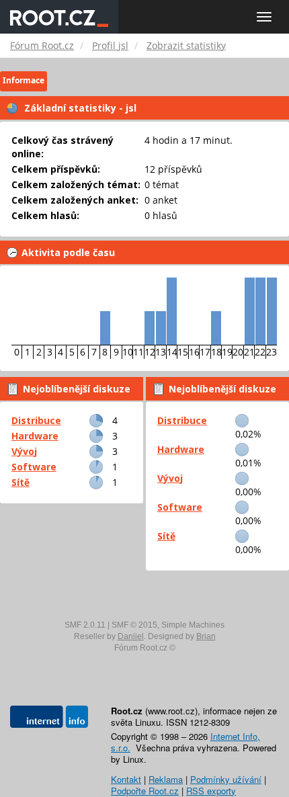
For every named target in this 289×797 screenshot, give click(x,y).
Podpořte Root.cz (145, 790)
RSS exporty (211, 790)
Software (33, 466)
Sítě (20, 482)
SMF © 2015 (134, 625)
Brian (206, 636)
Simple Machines (192, 625)
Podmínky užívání (225, 779)
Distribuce (36, 420)
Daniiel (131, 636)
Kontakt (126, 779)
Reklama (166, 779)
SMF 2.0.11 (85, 625)
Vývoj (24, 451)
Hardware (34, 435)
